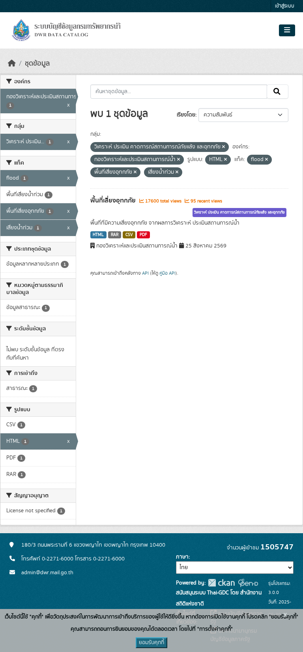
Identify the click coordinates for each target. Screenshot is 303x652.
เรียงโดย (186, 115)
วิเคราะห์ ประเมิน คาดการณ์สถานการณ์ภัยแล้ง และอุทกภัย (239, 212)
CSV (129, 235)
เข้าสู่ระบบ (284, 6)
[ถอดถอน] (223, 147)
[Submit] (277, 91)
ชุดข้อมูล (37, 63)
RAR (114, 235)
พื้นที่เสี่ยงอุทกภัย (113, 200)
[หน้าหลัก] (12, 63)
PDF (143, 235)
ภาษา (182, 557)
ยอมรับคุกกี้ (151, 642)
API (145, 273)
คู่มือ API (167, 273)
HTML (98, 235)
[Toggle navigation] (287, 30)
